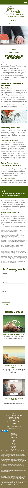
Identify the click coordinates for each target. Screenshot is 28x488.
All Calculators (14, 449)
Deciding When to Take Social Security (14, 366)
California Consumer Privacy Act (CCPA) (12, 469)
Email (4, 282)
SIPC (25, 477)
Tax (14, 442)
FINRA (22, 477)
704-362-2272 (15, 24)
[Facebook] (15, 20)
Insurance (14, 440)
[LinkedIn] (13, 20)
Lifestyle (14, 445)
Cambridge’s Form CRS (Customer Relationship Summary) (12, 484)
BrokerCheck (3, 451)
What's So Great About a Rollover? (14, 334)
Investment (14, 437)
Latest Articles (14, 446)
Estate (14, 439)
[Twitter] (11, 20)
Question (4, 291)
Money (14, 443)
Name (5, 273)
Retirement (14, 436)
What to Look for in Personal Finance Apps (14, 399)
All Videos (14, 448)
